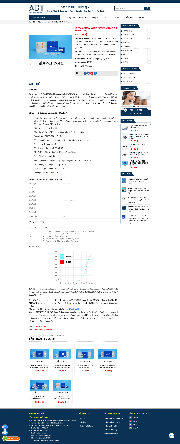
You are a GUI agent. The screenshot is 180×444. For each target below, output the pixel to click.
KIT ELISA (126, 43)
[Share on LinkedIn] (95, 73)
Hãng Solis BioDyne (129, 74)
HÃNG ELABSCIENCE (129, 77)
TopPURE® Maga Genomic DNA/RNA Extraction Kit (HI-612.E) (62, 366)
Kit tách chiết (75, 309)
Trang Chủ (71, 17)
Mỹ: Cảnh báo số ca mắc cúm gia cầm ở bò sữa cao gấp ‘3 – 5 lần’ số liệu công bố (138, 200)
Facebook (136, 418)
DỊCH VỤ (125, 58)
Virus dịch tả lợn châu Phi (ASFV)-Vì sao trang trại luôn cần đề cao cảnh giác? (138, 209)
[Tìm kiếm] (147, 8)
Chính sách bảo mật (111, 430)
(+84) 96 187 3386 (135, 110)
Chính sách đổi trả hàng (112, 422)
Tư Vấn (117, 17)
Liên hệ (141, 17)
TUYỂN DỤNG (129, 17)
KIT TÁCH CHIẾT (127, 31)
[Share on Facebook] (85, 73)
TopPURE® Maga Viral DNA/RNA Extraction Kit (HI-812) (39, 398)
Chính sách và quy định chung (114, 418)
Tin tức (106, 17)
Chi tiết (36, 84)
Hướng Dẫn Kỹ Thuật (86, 426)
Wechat (135, 428)
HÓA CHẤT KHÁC (128, 50)
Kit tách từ (69, 22)
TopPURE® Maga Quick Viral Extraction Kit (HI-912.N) (85, 366)
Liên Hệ (82, 418)
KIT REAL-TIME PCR (128, 35)
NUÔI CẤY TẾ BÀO (128, 46)
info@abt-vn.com (136, 114)
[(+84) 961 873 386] (5, 438)
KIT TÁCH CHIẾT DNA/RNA (55, 22)
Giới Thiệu (82, 17)
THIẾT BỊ (125, 62)
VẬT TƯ (125, 54)
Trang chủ (32, 22)
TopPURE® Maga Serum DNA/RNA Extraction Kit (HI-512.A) (62, 398)
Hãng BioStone (127, 81)
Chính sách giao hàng (111, 426)
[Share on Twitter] (88, 73)
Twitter (135, 424)
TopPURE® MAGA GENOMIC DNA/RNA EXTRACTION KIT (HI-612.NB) (39, 366)
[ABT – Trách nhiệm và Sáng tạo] (36, 9)
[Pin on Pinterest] (91, 73)
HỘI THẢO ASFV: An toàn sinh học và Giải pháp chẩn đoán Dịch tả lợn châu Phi (138, 190)
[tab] (35, 84)
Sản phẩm (95, 17)
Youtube (135, 421)
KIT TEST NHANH (128, 39)
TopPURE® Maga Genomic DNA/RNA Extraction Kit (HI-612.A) (107, 366)
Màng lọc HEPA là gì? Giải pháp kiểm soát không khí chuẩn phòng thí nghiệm (138, 181)
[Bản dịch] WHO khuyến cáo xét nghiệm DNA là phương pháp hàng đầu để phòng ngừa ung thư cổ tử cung (138, 219)
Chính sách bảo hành (111, 434)
